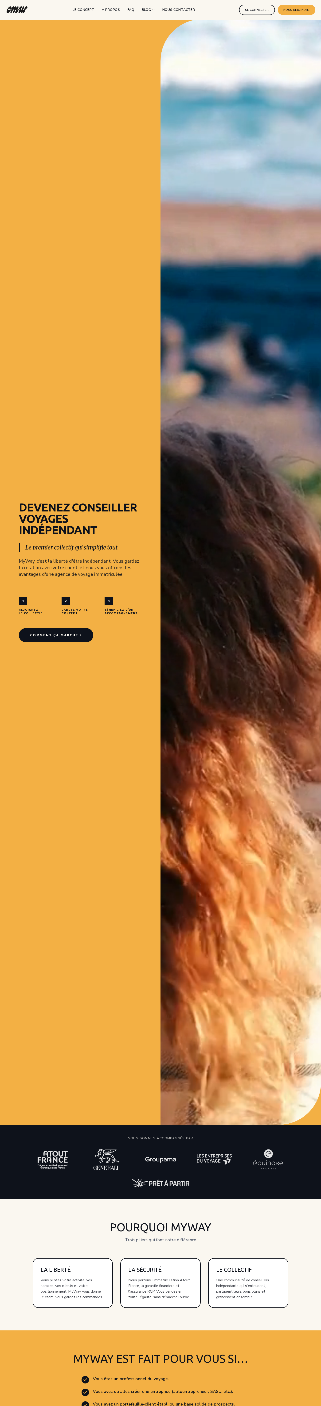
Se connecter (257, 10)
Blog (146, 10)
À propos (111, 10)
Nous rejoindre (296, 10)
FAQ (131, 10)
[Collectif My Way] (17, 10)
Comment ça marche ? (56, 635)
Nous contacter (178, 10)
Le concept (83, 10)
